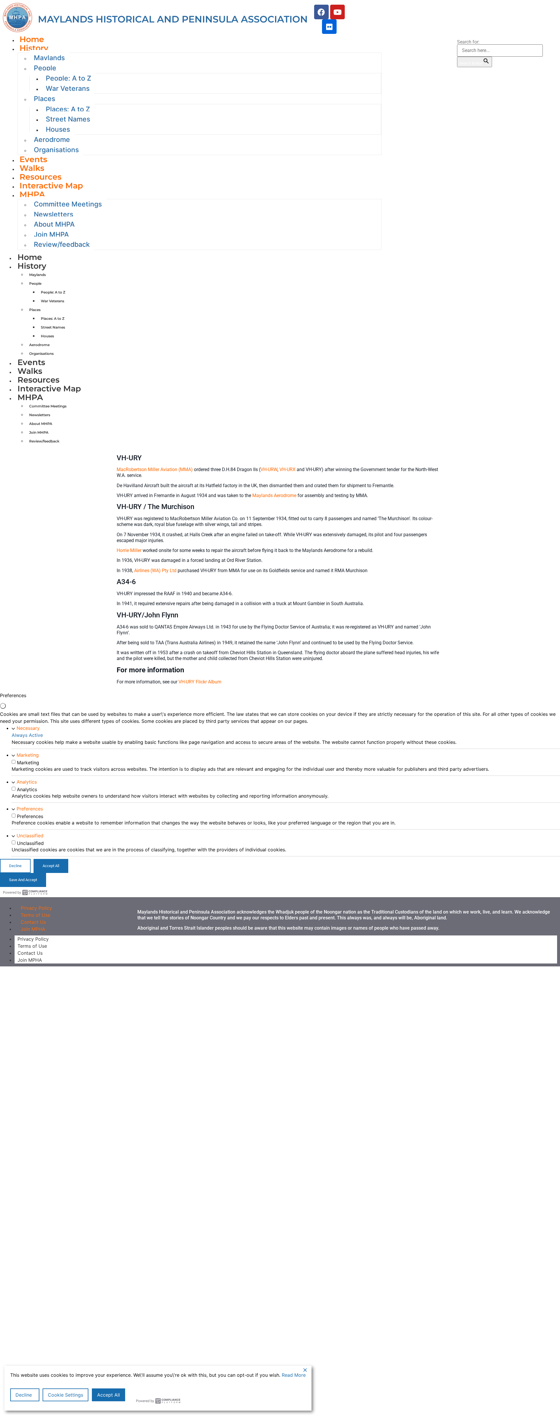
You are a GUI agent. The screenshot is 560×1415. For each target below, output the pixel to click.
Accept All (108, 1395)
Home (30, 257)
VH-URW (268, 469)
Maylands (49, 58)
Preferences (30, 809)
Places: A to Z (68, 109)
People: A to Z (68, 78)
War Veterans (68, 88)
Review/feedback (62, 244)
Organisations (56, 150)
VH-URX (287, 469)
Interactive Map (51, 185)
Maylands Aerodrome (274, 495)
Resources (39, 380)
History (34, 48)
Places (44, 99)
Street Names (68, 119)
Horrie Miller (129, 550)
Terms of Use (32, 946)
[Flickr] (329, 26)
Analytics (27, 782)
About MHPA (54, 224)
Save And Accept (23, 880)
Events (31, 362)
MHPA (32, 194)
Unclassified (30, 835)
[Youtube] (337, 12)
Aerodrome (52, 140)
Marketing (28, 755)
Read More (294, 1375)
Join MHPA (51, 234)
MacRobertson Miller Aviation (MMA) (155, 469)
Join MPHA (33, 929)
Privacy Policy (33, 939)
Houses (58, 129)
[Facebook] (321, 12)
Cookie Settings (65, 1395)
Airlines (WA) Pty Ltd (155, 570)
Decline (23, 1395)
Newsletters (53, 214)
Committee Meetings (68, 204)
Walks (30, 371)
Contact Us (30, 953)
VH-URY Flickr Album (199, 682)
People (45, 68)
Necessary (28, 728)
